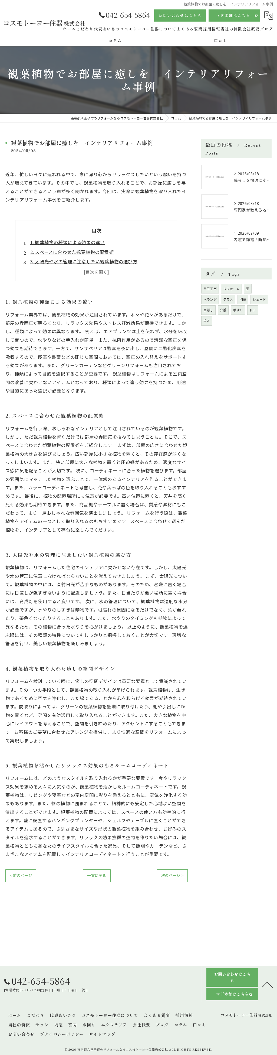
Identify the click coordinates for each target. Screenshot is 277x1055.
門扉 (243, 299)
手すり (238, 310)
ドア (252, 310)
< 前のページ (21, 875)
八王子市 (210, 288)
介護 (223, 310)
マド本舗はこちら (233, 15)
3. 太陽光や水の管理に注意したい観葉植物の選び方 (83, 261)
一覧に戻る (96, 875)
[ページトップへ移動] (267, 984)
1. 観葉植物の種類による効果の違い (67, 242)
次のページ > (172, 875)
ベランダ (210, 299)
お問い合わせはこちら (180, 15)
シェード (259, 299)
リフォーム (231, 288)
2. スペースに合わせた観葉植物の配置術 (72, 252)
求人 (206, 320)
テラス (228, 299)
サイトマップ (102, 1034)
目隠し (208, 310)
